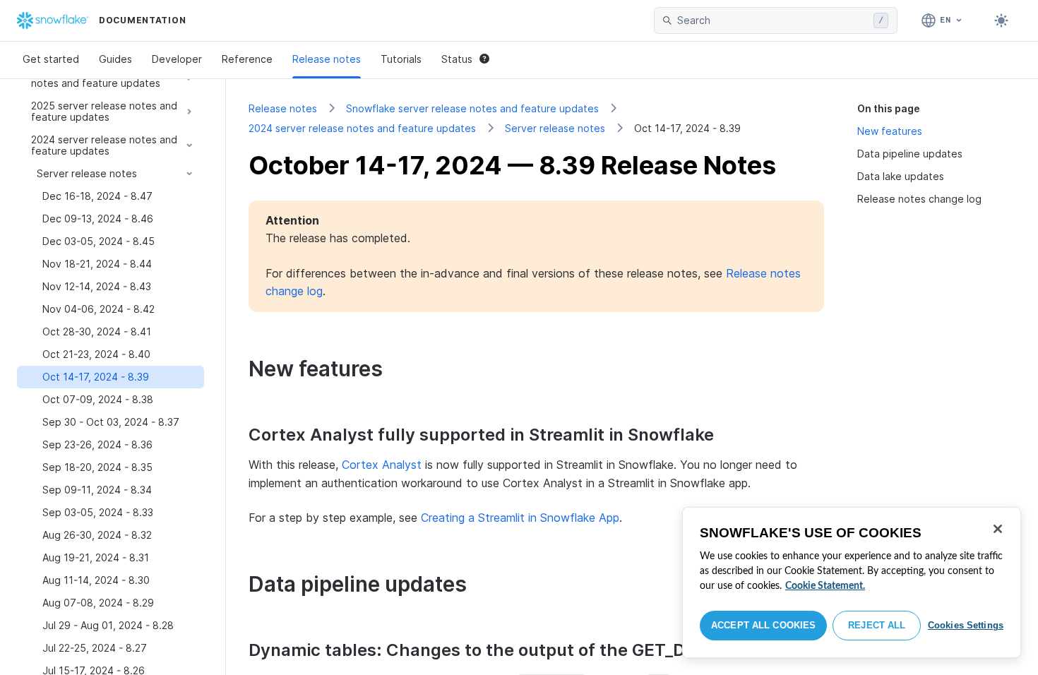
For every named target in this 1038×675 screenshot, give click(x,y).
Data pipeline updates (909, 154)
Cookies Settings (965, 625)
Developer (177, 59)
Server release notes (555, 128)
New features (889, 131)
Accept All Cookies (763, 625)
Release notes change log (919, 199)
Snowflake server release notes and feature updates (472, 108)
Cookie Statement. (825, 586)
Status (456, 59)
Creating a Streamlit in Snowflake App (520, 517)
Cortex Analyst (382, 465)
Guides (115, 59)
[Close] (997, 528)
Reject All (876, 625)
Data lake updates (900, 176)
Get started (51, 59)
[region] (851, 582)
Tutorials (401, 59)
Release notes (326, 59)
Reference (247, 59)
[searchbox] (772, 20)
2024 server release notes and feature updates (362, 128)
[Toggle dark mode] (1001, 20)
